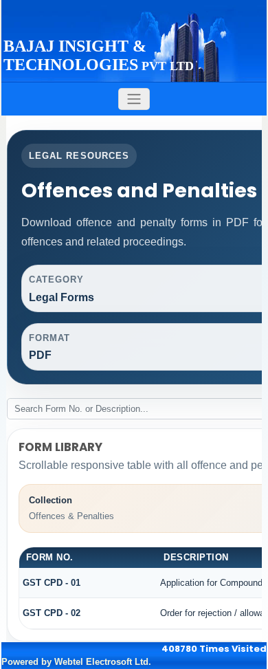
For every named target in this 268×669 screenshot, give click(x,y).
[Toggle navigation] (134, 99)
